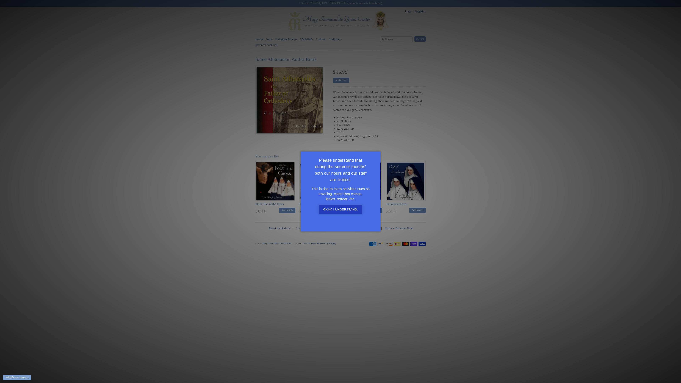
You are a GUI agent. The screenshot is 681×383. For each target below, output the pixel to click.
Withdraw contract (17, 377)
